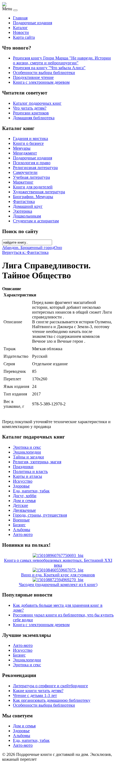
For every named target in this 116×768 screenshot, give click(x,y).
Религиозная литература (35, 167)
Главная (20, 18)
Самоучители (25, 172)
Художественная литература (39, 192)
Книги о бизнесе (28, 143)
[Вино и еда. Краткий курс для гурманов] (58, 570)
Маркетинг (23, 182)
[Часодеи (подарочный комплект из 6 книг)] (58, 579)
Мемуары (21, 148)
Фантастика (24, 201)
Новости (21, 32)
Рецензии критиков (31, 113)
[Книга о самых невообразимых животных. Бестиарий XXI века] (58, 555)
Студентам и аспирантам (36, 221)
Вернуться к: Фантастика (25, 252)
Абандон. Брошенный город (28, 247)
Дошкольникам (27, 216)
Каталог (20, 27)
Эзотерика (22, 211)
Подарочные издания (32, 22)
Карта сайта (24, 37)
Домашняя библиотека (33, 117)
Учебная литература (31, 177)
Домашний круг (28, 206)
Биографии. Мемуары (33, 196)
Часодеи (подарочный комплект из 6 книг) (58, 584)
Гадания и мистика (30, 138)
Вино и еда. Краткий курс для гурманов (58, 575)
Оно (58, 247)
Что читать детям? (29, 108)
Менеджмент (25, 153)
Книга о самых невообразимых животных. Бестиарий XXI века (58, 562)
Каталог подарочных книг (37, 103)
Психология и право (31, 162)
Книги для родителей (33, 187)
